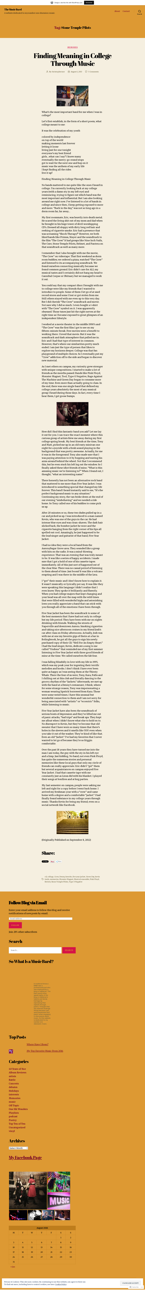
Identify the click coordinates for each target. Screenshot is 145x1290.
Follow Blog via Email (28, 902)
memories (54, 879)
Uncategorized (17, 1127)
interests (14, 1094)
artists (12, 1076)
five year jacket (79, 877)
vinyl (12, 1131)
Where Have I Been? (37, 1044)
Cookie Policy (61, 1284)
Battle (12, 1079)
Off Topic (14, 1105)
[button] (28, 1190)
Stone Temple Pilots (59, 882)
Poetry (12, 1120)
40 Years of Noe (17, 1069)
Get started (89, 2)
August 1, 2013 (76, 72)
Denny (62, 877)
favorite (68, 877)
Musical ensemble (81, 879)
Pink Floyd (94, 879)
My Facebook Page (25, 1157)
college (50, 877)
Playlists (14, 1112)
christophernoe (58, 72)
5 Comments (93, 72)
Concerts (14, 1083)
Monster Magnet (66, 879)
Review (48, 882)
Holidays (14, 1090)
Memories (72, 47)
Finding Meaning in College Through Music (72, 59)
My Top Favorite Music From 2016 (45, 1050)
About (117, 11)
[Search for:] (34, 950)
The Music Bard (13, 9)
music (12, 1101)
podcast (13, 1116)
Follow (15, 925)
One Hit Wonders (18, 1109)
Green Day (90, 877)
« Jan (13, 1267)
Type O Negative (75, 882)
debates (13, 1087)
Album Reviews (17, 1072)
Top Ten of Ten (17, 1123)
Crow (56, 877)
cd (46, 877)
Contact (126, 11)
